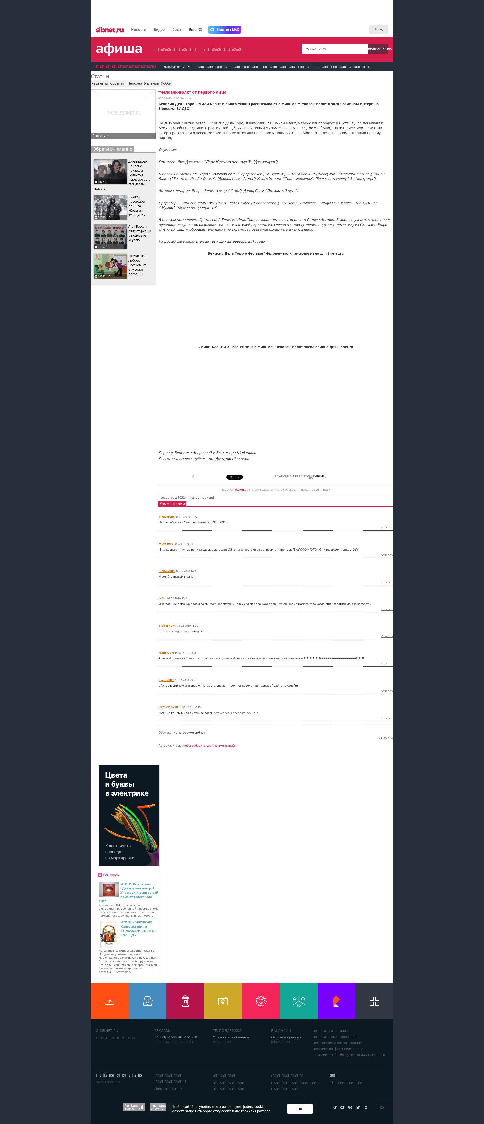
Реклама (162, 1030)
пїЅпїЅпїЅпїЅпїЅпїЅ (244, 66)
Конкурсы (111, 875)
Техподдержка (227, 1030)
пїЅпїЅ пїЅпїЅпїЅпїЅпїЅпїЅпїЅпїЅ (286, 66)
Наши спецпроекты (115, 1037)
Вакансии (281, 1030)
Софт (177, 29)
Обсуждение (168, 732)
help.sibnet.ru (223, 1041)
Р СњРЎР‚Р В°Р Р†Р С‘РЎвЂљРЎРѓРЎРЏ (300, 476)
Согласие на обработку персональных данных (349, 1054)
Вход (379, 29)
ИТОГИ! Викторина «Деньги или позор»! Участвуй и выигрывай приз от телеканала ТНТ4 (128, 892)
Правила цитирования (330, 1030)
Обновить (385, 738)
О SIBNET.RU (107, 1030)
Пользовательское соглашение (337, 1042)
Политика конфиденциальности (338, 1048)
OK (300, 1109)
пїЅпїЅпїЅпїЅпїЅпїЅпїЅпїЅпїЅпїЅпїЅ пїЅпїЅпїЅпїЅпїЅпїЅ (296, 1085)
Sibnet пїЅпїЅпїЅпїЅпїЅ (346, 1082)
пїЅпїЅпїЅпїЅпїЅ (378, 49)
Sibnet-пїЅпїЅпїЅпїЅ (168, 1088)
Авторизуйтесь (170, 745)
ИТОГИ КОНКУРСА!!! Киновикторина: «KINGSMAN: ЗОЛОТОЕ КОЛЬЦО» (138, 928)
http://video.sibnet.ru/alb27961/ (236, 713)
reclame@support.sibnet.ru (174, 1041)
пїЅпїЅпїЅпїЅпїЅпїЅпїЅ (222, 49)
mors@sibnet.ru (108, 1082)
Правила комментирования (334, 1036)
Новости (138, 29)
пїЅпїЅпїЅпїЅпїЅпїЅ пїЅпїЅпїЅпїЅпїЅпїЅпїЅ (170, 1078)
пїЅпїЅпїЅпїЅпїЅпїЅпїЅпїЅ (175, 49)
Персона (186, 98)
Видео (159, 29)
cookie (259, 1107)
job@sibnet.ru (281, 1041)
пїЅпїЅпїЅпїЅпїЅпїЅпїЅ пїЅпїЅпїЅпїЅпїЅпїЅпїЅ (229, 1085)
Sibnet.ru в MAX (228, 29)
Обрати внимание (112, 149)
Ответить (387, 527)
